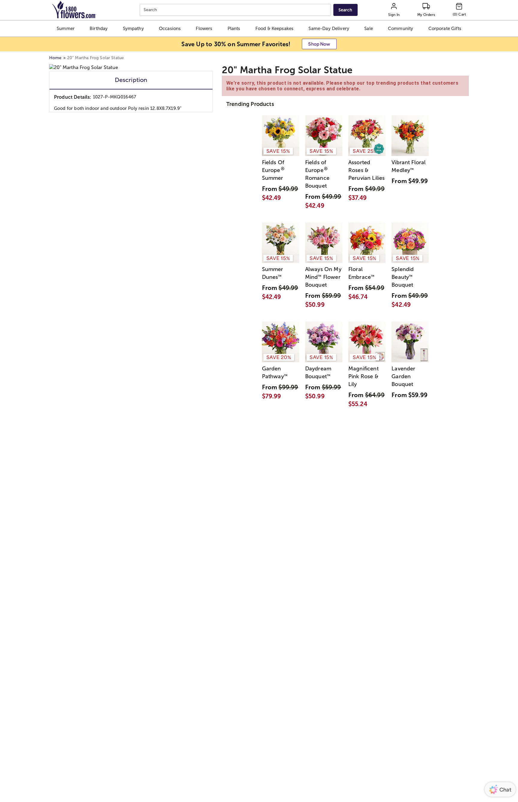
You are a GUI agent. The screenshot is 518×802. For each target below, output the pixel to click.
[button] (65, 28)
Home (55, 58)
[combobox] (236, 10)
